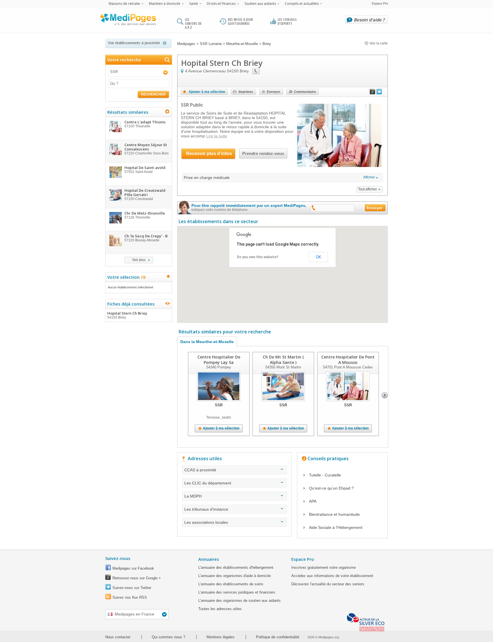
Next (384, 395)
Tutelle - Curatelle (325, 475)
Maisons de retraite (124, 3)
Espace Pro (380, 3)
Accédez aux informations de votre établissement (332, 576)
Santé (193, 3)
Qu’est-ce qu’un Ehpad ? (331, 488)
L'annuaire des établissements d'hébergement (235, 567)
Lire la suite (216, 136)
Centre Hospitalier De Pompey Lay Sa (218, 359)
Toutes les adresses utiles (220, 609)
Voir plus (139, 260)
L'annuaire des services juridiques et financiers (236, 592)
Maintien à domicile (164, 3)
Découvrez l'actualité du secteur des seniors (327, 584)
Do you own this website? (257, 257)
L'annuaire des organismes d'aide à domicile (234, 576)
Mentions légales (221, 637)
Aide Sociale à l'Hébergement (335, 527)
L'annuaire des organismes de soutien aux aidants (239, 600)
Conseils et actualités (302, 3)
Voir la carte (378, 43)
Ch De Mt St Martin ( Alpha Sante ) (283, 359)
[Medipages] (127, 20)
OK (318, 257)
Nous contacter (117, 637)
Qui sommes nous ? (168, 637)
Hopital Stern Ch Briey (127, 315)
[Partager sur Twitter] (379, 93)
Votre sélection (125, 277)
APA (312, 501)
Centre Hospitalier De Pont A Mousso (348, 359)
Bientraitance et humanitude (334, 514)
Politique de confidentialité (277, 637)
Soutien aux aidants (260, 3)
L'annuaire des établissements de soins (230, 584)
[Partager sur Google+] (372, 93)
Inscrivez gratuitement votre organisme (323, 567)
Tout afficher (367, 189)
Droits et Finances (221, 3)
